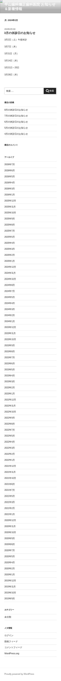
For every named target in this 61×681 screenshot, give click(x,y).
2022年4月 (9, 441)
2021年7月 (9, 490)
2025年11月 (10, 206)
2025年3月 (9, 249)
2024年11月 (10, 273)
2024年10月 (10, 279)
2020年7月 (9, 550)
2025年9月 (9, 218)
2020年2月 (9, 568)
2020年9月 (9, 538)
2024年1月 (9, 321)
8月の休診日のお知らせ (16, 110)
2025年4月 (9, 243)
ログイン (8, 635)
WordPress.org (11, 653)
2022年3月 (9, 448)
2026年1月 (9, 194)
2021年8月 (9, 484)
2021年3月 (9, 502)
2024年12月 (10, 267)
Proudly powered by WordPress (19, 674)
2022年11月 (10, 405)
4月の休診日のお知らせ (16, 134)
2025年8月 (9, 224)
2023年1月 (9, 393)
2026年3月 (9, 188)
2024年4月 (9, 303)
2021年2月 (9, 508)
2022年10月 (10, 411)
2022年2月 (9, 454)
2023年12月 (10, 327)
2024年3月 (9, 309)
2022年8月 (9, 423)
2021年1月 (9, 514)
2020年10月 (10, 532)
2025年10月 (10, 212)
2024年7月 (9, 291)
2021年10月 (10, 478)
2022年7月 (9, 430)
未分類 (7, 617)
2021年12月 (10, 466)
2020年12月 (10, 520)
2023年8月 (9, 351)
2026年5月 (9, 176)
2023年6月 (9, 363)
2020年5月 (9, 556)
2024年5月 (9, 297)
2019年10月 (10, 592)
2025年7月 (9, 230)
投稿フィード (11, 641)
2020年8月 (9, 544)
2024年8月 (9, 285)
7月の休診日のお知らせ (16, 115)
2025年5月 (9, 237)
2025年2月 (9, 255)
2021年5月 (9, 496)
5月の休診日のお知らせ (16, 128)
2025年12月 (10, 200)
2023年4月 (9, 375)
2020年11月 (10, 526)
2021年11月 (10, 472)
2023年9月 (9, 345)
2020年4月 (9, 562)
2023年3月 (9, 381)
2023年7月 (9, 357)
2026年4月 (9, 182)
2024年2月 (9, 315)
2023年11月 (10, 333)
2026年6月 (9, 170)
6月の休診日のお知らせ (16, 121)
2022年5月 (9, 435)
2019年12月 (10, 580)
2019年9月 (9, 598)
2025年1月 (9, 261)
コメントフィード (13, 647)
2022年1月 (9, 460)
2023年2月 (9, 387)
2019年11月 (10, 586)
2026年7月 (9, 164)
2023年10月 (10, 339)
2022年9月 (9, 417)
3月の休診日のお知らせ (19, 33)
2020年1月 (9, 574)
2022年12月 (10, 399)
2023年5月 (9, 369)
